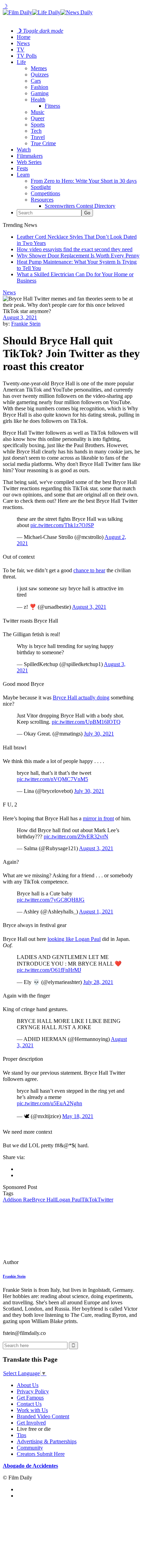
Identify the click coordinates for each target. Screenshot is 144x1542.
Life (21, 62)
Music (37, 112)
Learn (23, 175)
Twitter (105, 1200)
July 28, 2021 (98, 982)
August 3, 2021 (20, 317)
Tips (21, 1435)
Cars (36, 81)
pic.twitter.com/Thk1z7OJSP (62, 525)
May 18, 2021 (77, 1116)
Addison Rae (17, 1200)
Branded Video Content (43, 1416)
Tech (36, 131)
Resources (42, 200)
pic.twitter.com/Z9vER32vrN (76, 836)
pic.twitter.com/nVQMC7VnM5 (52, 779)
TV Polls (27, 56)
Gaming (40, 93)
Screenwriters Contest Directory (80, 206)
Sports (38, 125)
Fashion (39, 87)
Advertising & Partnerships (47, 1441)
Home (23, 37)
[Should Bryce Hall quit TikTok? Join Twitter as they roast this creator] (50, 1262)
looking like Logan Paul (74, 939)
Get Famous (30, 1398)
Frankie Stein (26, 324)
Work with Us (32, 1410)
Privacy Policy (33, 1391)
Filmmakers (30, 156)
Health (38, 99)
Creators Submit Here (41, 1454)
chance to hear (89, 570)
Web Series (29, 162)
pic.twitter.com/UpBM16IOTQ (86, 722)
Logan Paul (68, 1200)
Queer (37, 118)
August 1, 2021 (96, 911)
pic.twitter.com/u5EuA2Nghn (49, 1103)
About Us (27, 1385)
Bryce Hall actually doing (81, 697)
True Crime (43, 143)
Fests (22, 168)
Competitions (45, 193)
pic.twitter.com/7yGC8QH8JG (51, 900)
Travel (38, 137)
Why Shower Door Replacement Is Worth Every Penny (78, 256)
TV (20, 49)
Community (30, 1448)
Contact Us (29, 1404)
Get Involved (31, 1423)
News (23, 43)
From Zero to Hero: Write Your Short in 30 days (84, 181)
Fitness (52, 106)
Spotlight (41, 187)
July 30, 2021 (99, 734)
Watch (24, 150)
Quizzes (40, 74)
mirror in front (98, 818)
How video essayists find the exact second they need (74, 249)
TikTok (89, 1200)
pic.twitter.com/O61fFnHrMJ (49, 970)
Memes (39, 68)
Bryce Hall (44, 1200)
